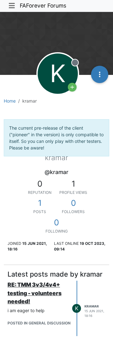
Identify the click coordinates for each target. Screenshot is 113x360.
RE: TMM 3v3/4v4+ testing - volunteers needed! (35, 293)
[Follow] (72, 87)
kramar (91, 306)
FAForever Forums (43, 5)
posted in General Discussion (39, 323)
